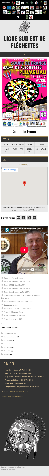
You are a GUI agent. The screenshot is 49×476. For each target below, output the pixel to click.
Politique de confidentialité (12, 396)
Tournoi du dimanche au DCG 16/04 (17, 289)
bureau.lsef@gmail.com (19, 391)
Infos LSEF (8, 340)
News (6, 344)
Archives (4, 324)
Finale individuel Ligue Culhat (14, 315)
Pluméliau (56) (24, 165)
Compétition (8, 333)
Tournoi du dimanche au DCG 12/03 (17, 292)
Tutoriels (7, 351)
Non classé (8, 347)
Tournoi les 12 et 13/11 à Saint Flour (17, 308)
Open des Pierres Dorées (13, 278)
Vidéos (6, 354)
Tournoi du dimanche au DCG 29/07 (17, 282)
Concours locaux (10, 337)
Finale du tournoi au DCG (13, 319)
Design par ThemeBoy (8, 469)
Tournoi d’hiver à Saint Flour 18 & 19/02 (18, 301)
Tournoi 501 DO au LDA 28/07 (15, 285)
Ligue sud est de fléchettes (24, 42)
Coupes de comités (11, 305)
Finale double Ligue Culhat (13, 312)
